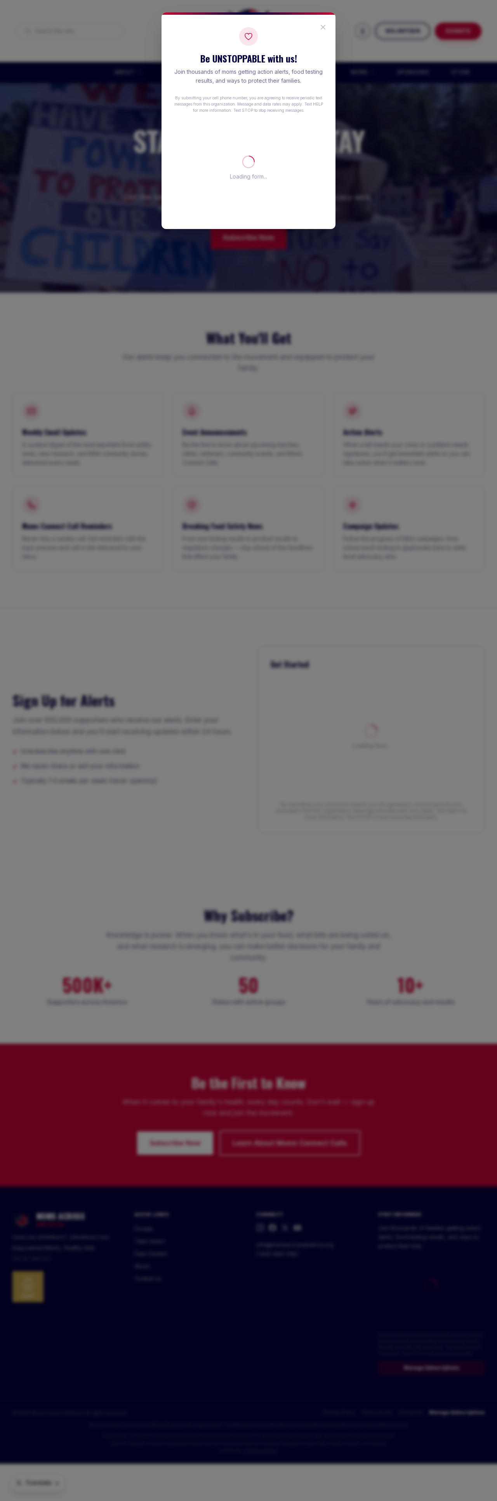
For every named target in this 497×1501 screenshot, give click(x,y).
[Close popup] (323, 27)
